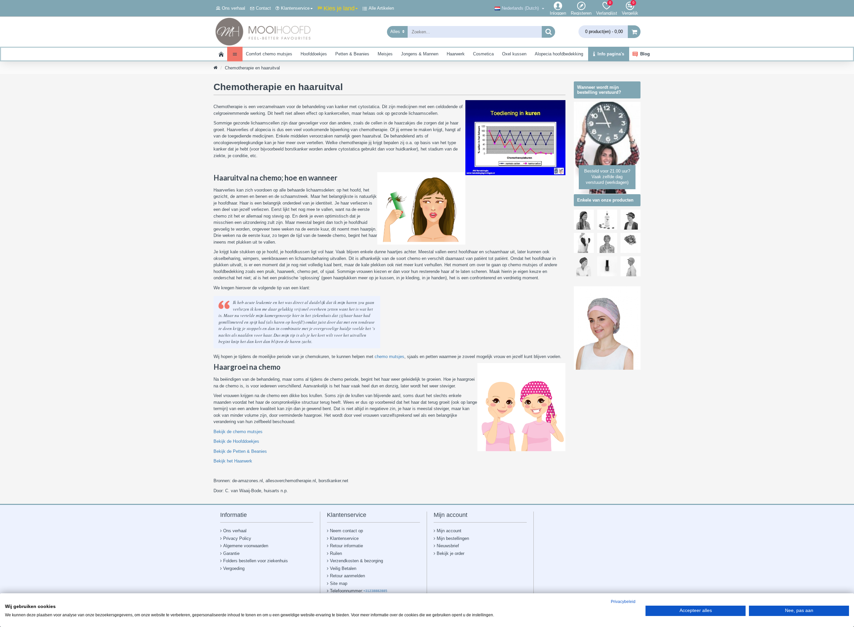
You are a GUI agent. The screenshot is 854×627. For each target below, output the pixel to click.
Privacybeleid (623, 602)
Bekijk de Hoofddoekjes (236, 441)
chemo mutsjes (389, 356)
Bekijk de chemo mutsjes (238, 431)
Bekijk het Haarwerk (233, 460)
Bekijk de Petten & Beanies (240, 451)
